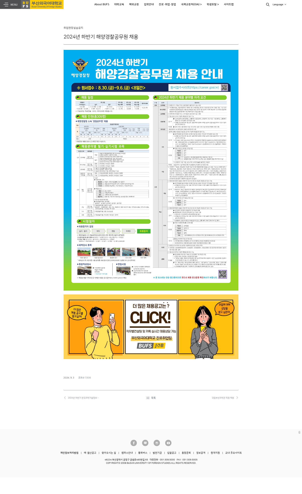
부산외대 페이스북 (134, 443)
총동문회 (186, 453)
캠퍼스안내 (127, 453)
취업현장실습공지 (73, 27)
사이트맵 (229, 4)
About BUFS (101, 4)
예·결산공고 (90, 453)
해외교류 (134, 4)
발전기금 (157, 453)
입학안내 (149, 4)
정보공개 (200, 453)
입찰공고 (171, 453)
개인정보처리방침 (69, 453)
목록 (153, 398)
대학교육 (119, 4)
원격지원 (215, 453)
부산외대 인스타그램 (157, 443)
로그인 (299, 432)
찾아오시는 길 (109, 453)
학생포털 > (213, 4)
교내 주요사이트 (233, 453)
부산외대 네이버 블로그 (145, 443)
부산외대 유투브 (168, 443)
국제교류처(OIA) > (191, 4)
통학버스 (142, 453)
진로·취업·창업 (167, 4)
